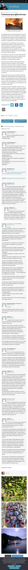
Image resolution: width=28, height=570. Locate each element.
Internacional (5, 12)
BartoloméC (10, 398)
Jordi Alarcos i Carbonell (13, 223)
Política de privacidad (14, 568)
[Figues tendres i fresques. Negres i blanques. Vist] (14, 515)
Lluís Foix (4, 16)
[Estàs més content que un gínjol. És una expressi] (14, 489)
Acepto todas (11, 566)
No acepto (18, 566)
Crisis (6, 115)
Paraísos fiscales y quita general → (20, 121)
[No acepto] (26, 563)
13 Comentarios (16, 16)
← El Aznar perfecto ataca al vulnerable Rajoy (7, 121)
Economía (15, 12)
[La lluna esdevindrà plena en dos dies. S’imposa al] (14, 541)
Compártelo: (5, 105)
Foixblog (14, 6)
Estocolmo (11, 115)
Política (11, 12)
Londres (15, 115)
